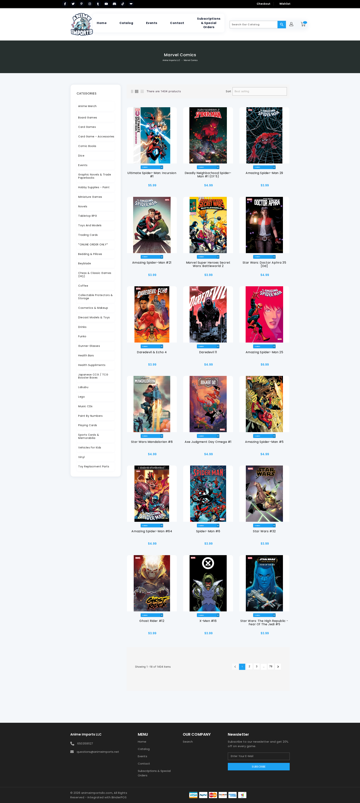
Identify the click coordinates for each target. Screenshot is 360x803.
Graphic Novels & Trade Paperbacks (94, 176)
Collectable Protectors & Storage (95, 296)
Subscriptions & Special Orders (154, 773)
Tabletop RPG (87, 216)
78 (270, 666)
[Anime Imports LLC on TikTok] (123, 4)
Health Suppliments (91, 365)
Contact (144, 764)
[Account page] (292, 24)
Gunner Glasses (89, 346)
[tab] (96, 106)
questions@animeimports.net (98, 752)
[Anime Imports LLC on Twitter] (73, 4)
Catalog (144, 749)
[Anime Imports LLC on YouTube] (106, 4)
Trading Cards (88, 235)
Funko (82, 336)
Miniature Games (90, 197)
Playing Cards (87, 425)
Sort (228, 91)
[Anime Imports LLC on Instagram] (90, 4)
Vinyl (81, 457)
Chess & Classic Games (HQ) (94, 274)
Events (82, 165)
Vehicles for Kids (89, 447)
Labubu (83, 387)
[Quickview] (130, 186)
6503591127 (85, 743)
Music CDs (85, 406)
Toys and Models (90, 225)
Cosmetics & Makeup (93, 308)
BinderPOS (119, 797)
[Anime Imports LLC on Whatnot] (131, 4)
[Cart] (304, 24)
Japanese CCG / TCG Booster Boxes (93, 376)
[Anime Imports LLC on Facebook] (65, 4)
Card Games (87, 127)
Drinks (82, 327)
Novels (82, 206)
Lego (81, 397)
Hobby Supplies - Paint (94, 187)
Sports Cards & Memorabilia (88, 436)
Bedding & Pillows (90, 254)
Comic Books (87, 146)
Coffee (83, 286)
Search (188, 742)
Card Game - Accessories (96, 136)
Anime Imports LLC (171, 60)
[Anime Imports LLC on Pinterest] (81, 4)
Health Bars (86, 355)
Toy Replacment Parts (93, 466)
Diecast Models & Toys (94, 317)
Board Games (87, 117)
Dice (81, 155)
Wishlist (284, 4)
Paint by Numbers (90, 416)
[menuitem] (102, 23)
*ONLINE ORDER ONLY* (93, 244)
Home (142, 742)
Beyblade (84, 263)
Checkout (263, 4)
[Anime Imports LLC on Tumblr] (98, 4)
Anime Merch (87, 106)
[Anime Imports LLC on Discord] (114, 4)
